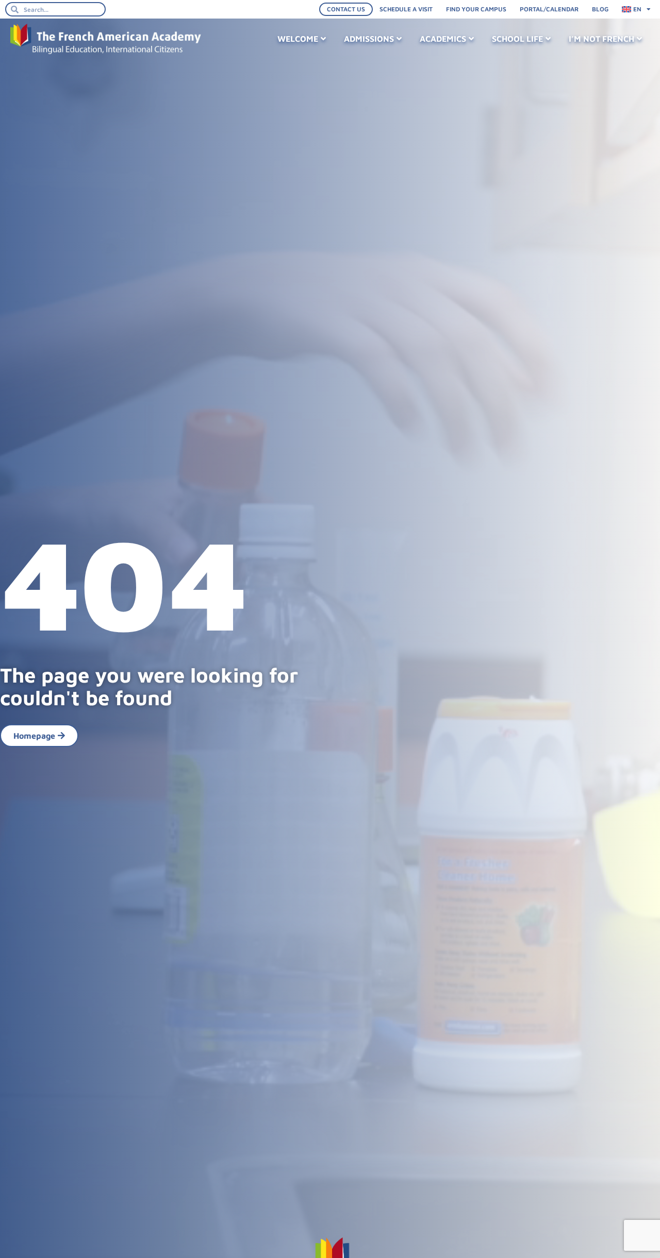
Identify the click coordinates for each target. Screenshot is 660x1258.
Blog (600, 9)
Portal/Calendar (549, 9)
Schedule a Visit (406, 9)
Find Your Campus (476, 9)
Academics (443, 38)
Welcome (297, 38)
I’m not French (601, 38)
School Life (517, 38)
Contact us (346, 9)
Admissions (369, 38)
